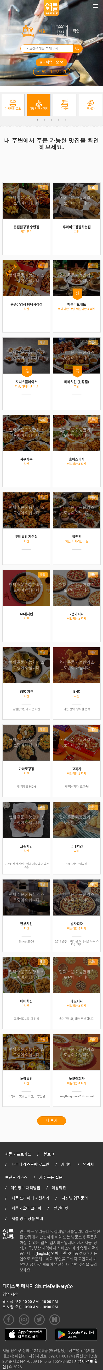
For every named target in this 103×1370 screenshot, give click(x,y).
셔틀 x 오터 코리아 (26, 1208)
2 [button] (44, 120)
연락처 (88, 1164)
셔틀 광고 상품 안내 (27, 1218)
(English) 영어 (47, 1253)
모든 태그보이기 (54, 71)
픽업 (76, 31)
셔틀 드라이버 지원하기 (30, 1198)
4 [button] (58, 120)
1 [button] (37, 120)
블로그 (49, 1154)
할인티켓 (61, 1208)
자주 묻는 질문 (51, 1177)
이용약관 (59, 1188)
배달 (42, 31)
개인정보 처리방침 (25, 1188)
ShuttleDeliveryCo (54, 1286)
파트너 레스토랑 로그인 (30, 1164)
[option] (13, 105)
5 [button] (65, 120)
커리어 (66, 1164)
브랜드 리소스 (16, 1177)
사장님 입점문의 (75, 1198)
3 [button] (51, 120)
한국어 (68, 1253)
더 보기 (51, 1120)
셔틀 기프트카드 (18, 1154)
